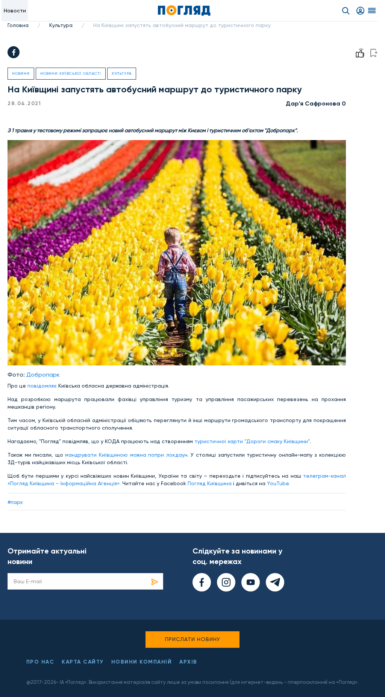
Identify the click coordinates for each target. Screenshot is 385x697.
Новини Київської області (70, 73)
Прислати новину (192, 639)
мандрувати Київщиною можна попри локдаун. (127, 455)
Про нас (40, 662)
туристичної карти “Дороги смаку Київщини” (252, 441)
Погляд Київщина (210, 483)
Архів (188, 662)
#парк (15, 502)
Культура (61, 25)
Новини (21, 73)
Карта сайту (83, 662)
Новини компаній (141, 662)
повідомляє (42, 386)
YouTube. (278, 483)
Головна (18, 25)
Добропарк (43, 374)
